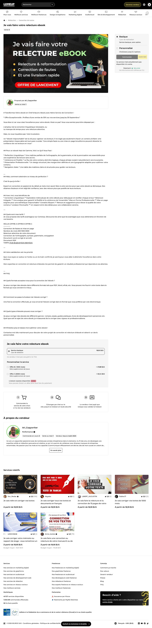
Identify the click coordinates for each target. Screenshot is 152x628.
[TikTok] (148, 623)
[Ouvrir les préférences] (144, 4)
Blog (102, 581)
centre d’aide (107, 602)
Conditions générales (31, 623)
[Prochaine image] (34, 484)
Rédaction (12, 20)
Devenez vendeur (132, 5)
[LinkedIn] (139, 623)
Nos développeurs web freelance (64, 578)
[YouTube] (142, 623)
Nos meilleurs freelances (61, 588)
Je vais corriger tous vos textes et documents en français (56, 502)
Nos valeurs (104, 571)
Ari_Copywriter (31, 100)
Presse (102, 578)
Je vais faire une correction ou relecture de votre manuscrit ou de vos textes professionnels (57, 541)
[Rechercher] (52, 4)
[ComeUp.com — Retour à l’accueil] (9, 4)
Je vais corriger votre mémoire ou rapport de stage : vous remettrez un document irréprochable (20, 541)
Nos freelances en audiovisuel (63, 574)
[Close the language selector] (89, 624)
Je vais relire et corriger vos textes (18, 501)
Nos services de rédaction (13, 581)
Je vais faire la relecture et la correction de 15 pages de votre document (92, 503)
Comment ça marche (108, 567)
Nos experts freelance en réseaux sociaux (67, 584)
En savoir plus (55, 450)
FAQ (102, 584)
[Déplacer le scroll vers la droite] (147, 13)
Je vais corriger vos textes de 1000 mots (130, 502)
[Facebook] (145, 623)
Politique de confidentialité (50, 623)
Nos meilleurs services (11, 588)
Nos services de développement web (17, 578)
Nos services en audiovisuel (13, 574)
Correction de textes (26, 20)
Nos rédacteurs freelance (61, 581)
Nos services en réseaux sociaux (15, 584)
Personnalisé (126, 48)
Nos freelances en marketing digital (65, 567)
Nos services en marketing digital (16, 567)
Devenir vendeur (106, 574)
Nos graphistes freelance (61, 571)
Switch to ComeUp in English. (75, 624)
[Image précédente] (6, 484)
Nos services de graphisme (13, 571)
